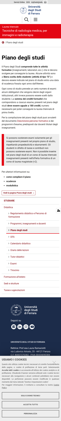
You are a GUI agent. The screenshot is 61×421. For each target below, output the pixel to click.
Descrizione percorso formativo (32, 121)
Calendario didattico (20, 243)
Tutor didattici (17, 256)
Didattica (3, 43)
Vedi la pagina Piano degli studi (17, 193)
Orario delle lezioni (19, 250)
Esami (13, 263)
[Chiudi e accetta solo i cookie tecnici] (54, 362)
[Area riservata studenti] (45, 2)
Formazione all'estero (14, 277)
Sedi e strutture (11, 283)
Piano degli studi (18, 230)
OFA (12, 237)
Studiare (9, 200)
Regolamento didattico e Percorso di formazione (27, 215)
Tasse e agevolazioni (14, 290)
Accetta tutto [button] (30, 404)
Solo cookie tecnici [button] (30, 396)
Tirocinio (14, 270)
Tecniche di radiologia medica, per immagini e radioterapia (24, 31)
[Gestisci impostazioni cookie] (58, 210)
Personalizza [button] (30, 414)
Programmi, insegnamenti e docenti (28, 223)
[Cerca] (26, 20)
